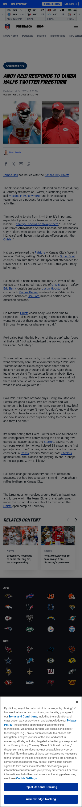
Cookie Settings (26, 778)
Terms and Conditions (23, 716)
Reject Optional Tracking (41, 787)
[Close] (77, 702)
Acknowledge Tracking (41, 799)
